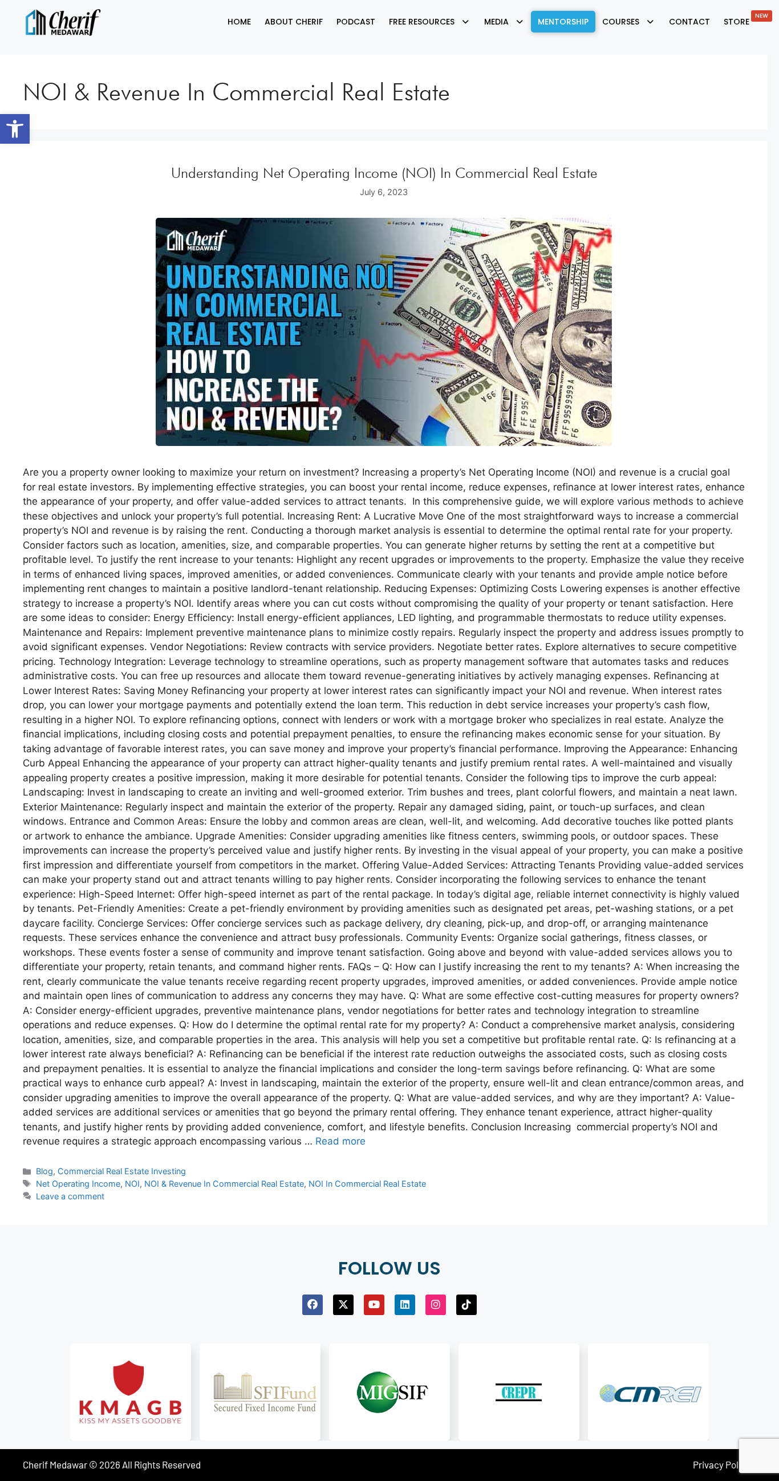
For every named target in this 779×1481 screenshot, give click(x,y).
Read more (340, 1141)
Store (746, 19)
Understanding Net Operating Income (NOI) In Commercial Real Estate (384, 172)
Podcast (355, 21)
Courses (620, 21)
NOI (132, 1183)
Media (496, 21)
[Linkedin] (405, 1305)
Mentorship (563, 21)
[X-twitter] (343, 1305)
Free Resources (422, 21)
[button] (15, 129)
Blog (44, 1171)
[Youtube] (374, 1305)
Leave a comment (70, 1196)
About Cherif (294, 21)
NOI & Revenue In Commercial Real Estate (224, 1183)
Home (239, 21)
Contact (689, 21)
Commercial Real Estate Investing (122, 1171)
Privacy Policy (721, 1464)
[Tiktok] (466, 1305)
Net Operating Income (78, 1183)
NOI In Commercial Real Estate (367, 1183)
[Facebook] (312, 1305)
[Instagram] (435, 1305)
